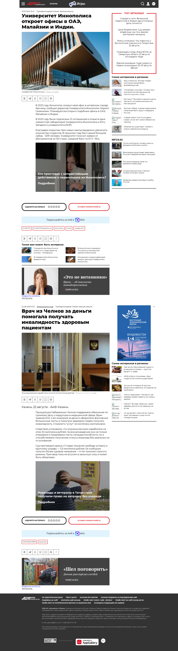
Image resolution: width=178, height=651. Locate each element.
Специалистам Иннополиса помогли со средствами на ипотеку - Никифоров (46, 250)
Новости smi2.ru (31, 296)
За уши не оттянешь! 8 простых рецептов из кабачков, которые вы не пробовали (140, 387)
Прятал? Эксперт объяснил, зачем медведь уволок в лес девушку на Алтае (138, 406)
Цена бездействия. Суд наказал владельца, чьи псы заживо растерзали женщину (134, 32)
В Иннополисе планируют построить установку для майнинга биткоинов (89, 250)
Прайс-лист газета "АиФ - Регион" (98, 600)
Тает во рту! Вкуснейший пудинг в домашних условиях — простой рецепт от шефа (138, 369)
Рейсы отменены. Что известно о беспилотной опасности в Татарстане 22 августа (134, 43)
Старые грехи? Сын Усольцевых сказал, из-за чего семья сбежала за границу (139, 119)
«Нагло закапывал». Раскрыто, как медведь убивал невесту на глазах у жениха (139, 397)
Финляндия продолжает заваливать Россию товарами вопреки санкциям (139, 153)
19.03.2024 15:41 (28, 11)
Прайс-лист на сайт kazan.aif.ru (130, 600)
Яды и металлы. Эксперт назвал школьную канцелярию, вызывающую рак (137, 83)
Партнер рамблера (66, 640)
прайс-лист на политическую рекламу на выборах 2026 (66, 603)
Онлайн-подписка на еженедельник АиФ (119, 597)
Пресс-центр (71, 597)
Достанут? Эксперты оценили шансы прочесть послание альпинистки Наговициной (140, 101)
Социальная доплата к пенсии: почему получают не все (136, 172)
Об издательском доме (52, 597)
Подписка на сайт (50, 600)
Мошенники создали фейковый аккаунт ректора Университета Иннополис (91, 259)
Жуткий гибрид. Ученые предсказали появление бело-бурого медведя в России (140, 110)
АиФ (94, 393)
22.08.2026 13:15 (28, 307)
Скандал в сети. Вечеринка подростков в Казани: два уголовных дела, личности (134, 21)
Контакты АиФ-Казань (70, 600)
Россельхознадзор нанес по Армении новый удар (135, 163)
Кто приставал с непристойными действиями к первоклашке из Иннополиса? (72, 175)
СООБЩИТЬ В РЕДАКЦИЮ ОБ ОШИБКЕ (109, 603)
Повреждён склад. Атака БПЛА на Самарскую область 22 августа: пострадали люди (134, 54)
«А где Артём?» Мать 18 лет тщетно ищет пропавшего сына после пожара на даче (139, 415)
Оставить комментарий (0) (89, 207)
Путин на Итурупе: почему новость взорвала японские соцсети (138, 144)
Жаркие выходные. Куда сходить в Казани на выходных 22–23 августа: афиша (134, 65)
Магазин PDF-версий (89, 597)
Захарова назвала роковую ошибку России (138, 181)
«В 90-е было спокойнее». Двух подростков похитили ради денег (138, 377)
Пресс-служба (52, 92)
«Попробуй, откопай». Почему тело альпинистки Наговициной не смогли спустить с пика (139, 92)
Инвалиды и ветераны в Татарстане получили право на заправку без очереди (69, 494)
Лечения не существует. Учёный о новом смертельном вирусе (138, 128)
